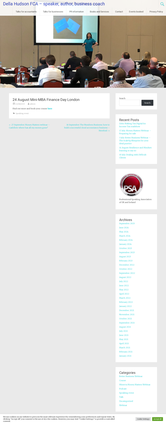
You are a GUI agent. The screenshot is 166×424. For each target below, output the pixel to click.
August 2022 (125, 277)
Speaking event (22, 113)
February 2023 (125, 260)
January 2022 (125, 306)
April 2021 (124, 343)
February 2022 (126, 302)
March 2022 (125, 298)
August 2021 (125, 327)
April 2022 (124, 294)
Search (122, 98)
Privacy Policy (156, 11)
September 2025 (127, 223)
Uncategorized (126, 401)
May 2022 (124, 289)
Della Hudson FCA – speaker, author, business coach (54, 3)
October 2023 (125, 248)
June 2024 (124, 227)
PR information (76, 11)
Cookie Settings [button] (143, 419)
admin (32, 104)
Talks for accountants (26, 11)
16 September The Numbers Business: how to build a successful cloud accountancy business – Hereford (87, 128)
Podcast (123, 388)
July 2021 (123, 331)
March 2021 (124, 347)
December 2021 (126, 310)
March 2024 (124, 236)
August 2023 (125, 256)
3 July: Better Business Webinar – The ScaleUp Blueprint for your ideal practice (134, 140)
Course (122, 380)
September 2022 (127, 273)
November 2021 (126, 314)
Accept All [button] (158, 419)
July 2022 (123, 281)
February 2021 (125, 351)
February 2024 (126, 240)
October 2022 (125, 269)
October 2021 (125, 318)
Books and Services (99, 11)
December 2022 (126, 265)
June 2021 (123, 335)
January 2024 (125, 244)
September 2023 (127, 252)
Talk (121, 397)
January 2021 (125, 356)
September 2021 (127, 323)
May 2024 (123, 231)
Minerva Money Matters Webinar (134, 384)
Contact (119, 11)
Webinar (123, 405)
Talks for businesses (53, 11)
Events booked (136, 11)
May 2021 (123, 339)
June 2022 (124, 285)
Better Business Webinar (131, 376)
